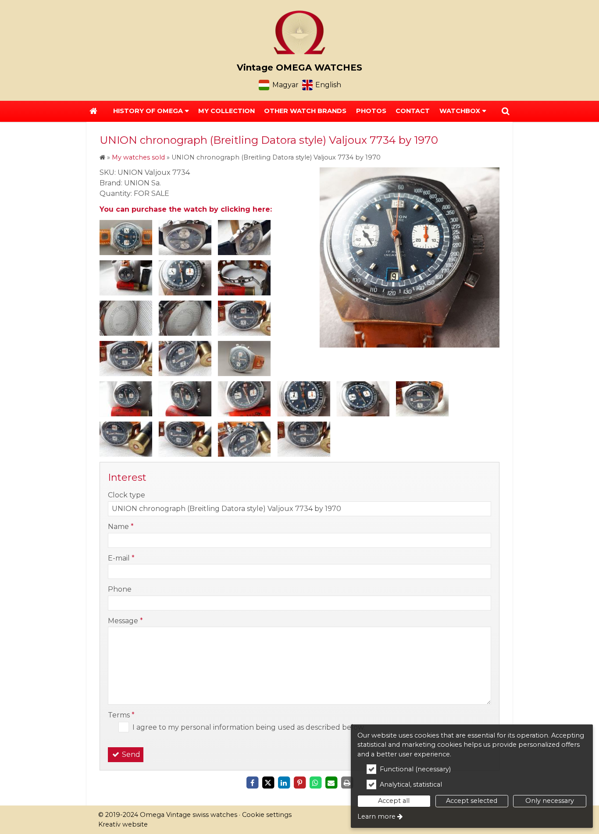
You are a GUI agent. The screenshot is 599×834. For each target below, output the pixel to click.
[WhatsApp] (315, 783)
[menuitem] (93, 111)
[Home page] (299, 32)
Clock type (126, 495)
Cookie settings (267, 815)
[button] (506, 111)
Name (121, 526)
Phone (120, 589)
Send (130, 754)
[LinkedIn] (284, 783)
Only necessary (549, 801)
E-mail (121, 558)
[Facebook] (252, 783)
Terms (121, 715)
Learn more (376, 816)
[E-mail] (331, 783)
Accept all (394, 801)
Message (125, 621)
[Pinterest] (299, 783)
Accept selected (471, 801)
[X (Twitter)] (268, 783)
